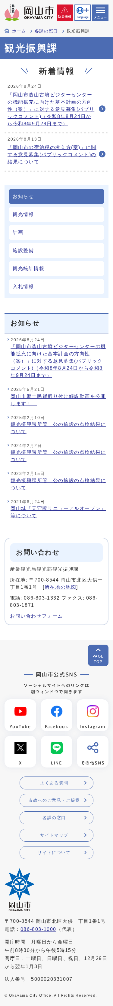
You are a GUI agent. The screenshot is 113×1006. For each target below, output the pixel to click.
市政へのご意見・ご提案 (54, 800)
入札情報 (23, 286)
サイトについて (54, 852)
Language (82, 17)
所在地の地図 (61, 587)
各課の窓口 (46, 31)
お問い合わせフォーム (36, 615)
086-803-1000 (38, 929)
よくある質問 (54, 782)
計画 (18, 232)
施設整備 (23, 250)
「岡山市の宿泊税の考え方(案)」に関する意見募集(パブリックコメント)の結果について (52, 154)
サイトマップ (54, 835)
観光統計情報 (29, 268)
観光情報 (23, 214)
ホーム (19, 31)
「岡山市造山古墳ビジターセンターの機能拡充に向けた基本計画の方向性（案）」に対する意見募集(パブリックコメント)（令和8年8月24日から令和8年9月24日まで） (51, 109)
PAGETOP (98, 659)
